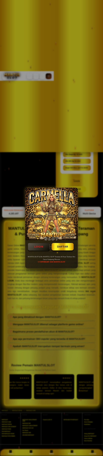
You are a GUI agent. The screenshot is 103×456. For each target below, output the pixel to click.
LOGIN (38, 246)
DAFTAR (62, 246)
